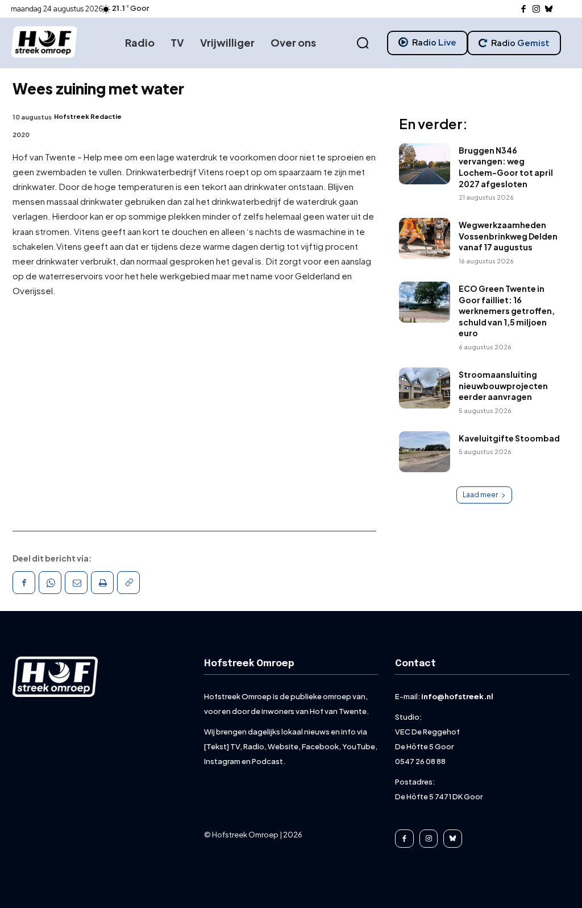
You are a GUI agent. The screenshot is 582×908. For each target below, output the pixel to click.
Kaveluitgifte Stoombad (509, 438)
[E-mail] (76, 582)
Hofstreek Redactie (88, 116)
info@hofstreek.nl (457, 696)
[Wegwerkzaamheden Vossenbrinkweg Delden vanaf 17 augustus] (424, 238)
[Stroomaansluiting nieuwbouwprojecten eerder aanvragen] (424, 388)
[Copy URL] (128, 582)
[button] (362, 43)
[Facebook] (523, 9)
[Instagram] (536, 9)
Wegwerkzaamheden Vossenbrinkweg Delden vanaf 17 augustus (508, 236)
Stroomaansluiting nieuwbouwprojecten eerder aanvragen (503, 385)
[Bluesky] (549, 9)
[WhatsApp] (50, 582)
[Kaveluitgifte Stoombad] (424, 451)
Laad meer (480, 494)
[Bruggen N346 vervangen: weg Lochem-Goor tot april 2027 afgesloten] (424, 163)
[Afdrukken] (102, 582)
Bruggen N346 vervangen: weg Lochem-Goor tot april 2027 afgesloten (506, 167)
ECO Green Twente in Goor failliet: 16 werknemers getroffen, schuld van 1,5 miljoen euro (507, 310)
